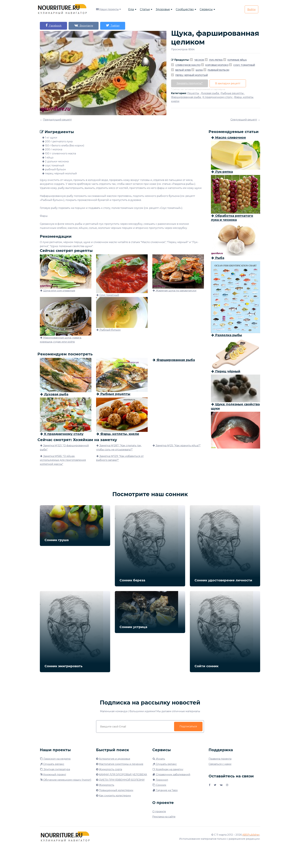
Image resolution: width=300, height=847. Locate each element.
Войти (251, 9)
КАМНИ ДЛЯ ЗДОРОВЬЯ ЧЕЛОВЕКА (123, 774)
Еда (131, 9)
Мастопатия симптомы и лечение (121, 764)
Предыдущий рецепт (57, 119)
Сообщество (185, 9)
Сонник (160, 784)
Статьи (145, 9)
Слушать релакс (53, 764)
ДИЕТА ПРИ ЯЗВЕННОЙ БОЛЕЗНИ (122, 779)
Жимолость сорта (110, 769)
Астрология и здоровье (114, 758)
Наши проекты (109, 9)
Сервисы (206, 9)
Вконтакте (85, 25)
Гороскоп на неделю (57, 758)
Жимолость (106, 784)
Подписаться (188, 726)
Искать (160, 758)
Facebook (55, 25)
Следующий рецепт (243, 119)
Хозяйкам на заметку (169, 769)
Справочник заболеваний (172, 774)
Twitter (114, 25)
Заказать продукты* (189, 83)
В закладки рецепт (227, 83)
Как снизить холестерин (115, 795)
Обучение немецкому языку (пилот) (67, 779)
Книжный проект (54, 774)
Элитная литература (56, 769)
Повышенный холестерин (116, 790)
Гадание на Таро (166, 790)
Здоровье (163, 9)
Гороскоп (161, 779)
